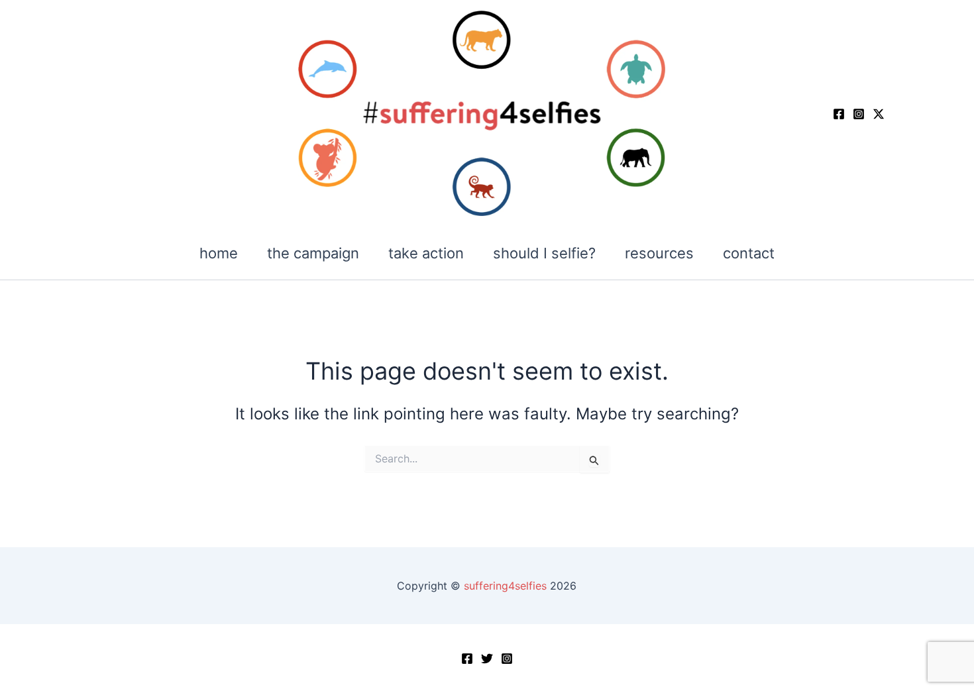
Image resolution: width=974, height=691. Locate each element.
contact (749, 253)
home (218, 253)
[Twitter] (487, 658)
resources (659, 253)
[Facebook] (839, 114)
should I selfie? (544, 253)
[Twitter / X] (879, 114)
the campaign (313, 253)
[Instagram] (859, 114)
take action (426, 253)
